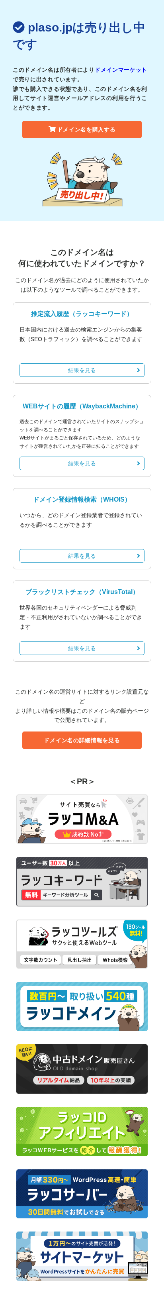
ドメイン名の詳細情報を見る (82, 740)
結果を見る (82, 370)
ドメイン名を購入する (86, 129)
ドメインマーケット (121, 70)
